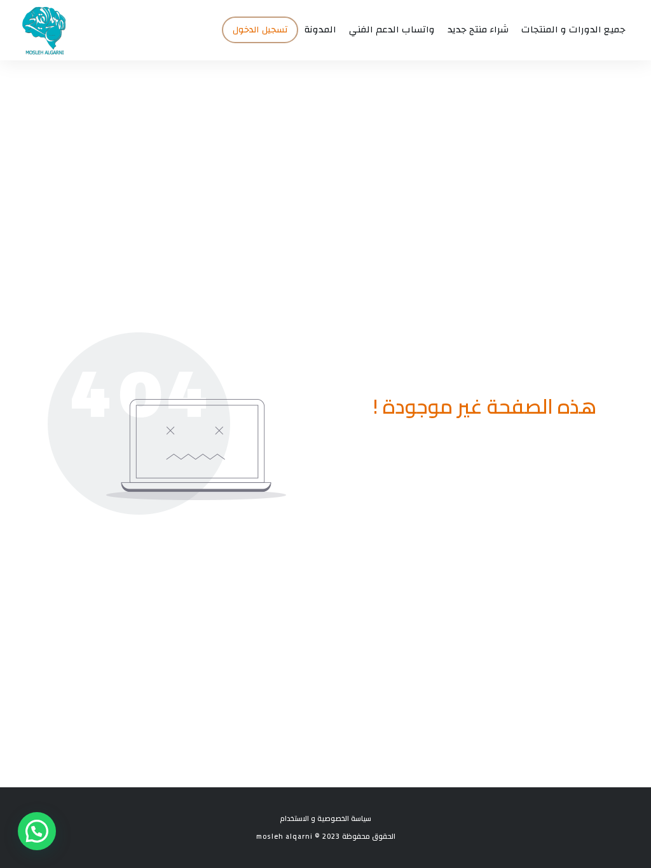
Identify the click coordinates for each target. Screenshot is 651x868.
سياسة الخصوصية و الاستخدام (325, 818)
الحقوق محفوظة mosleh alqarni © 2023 (325, 836)
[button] (37, 831)
